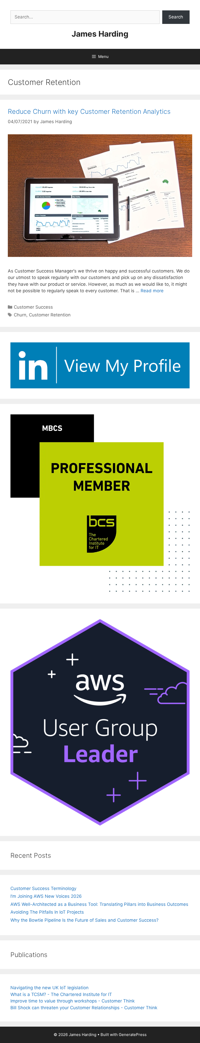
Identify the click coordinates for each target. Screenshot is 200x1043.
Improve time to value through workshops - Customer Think (72, 1001)
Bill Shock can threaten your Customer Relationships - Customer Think (83, 1007)
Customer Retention (50, 314)
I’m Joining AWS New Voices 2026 (46, 896)
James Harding (100, 33)
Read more (152, 290)
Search (175, 16)
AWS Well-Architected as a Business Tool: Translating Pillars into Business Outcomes (99, 904)
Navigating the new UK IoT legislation (49, 987)
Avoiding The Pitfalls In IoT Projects (47, 912)
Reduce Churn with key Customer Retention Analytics (89, 111)
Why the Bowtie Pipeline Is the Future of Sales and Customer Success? (84, 920)
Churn (20, 314)
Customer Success (33, 307)
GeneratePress (133, 1034)
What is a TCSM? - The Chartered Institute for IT (61, 994)
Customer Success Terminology (43, 888)
